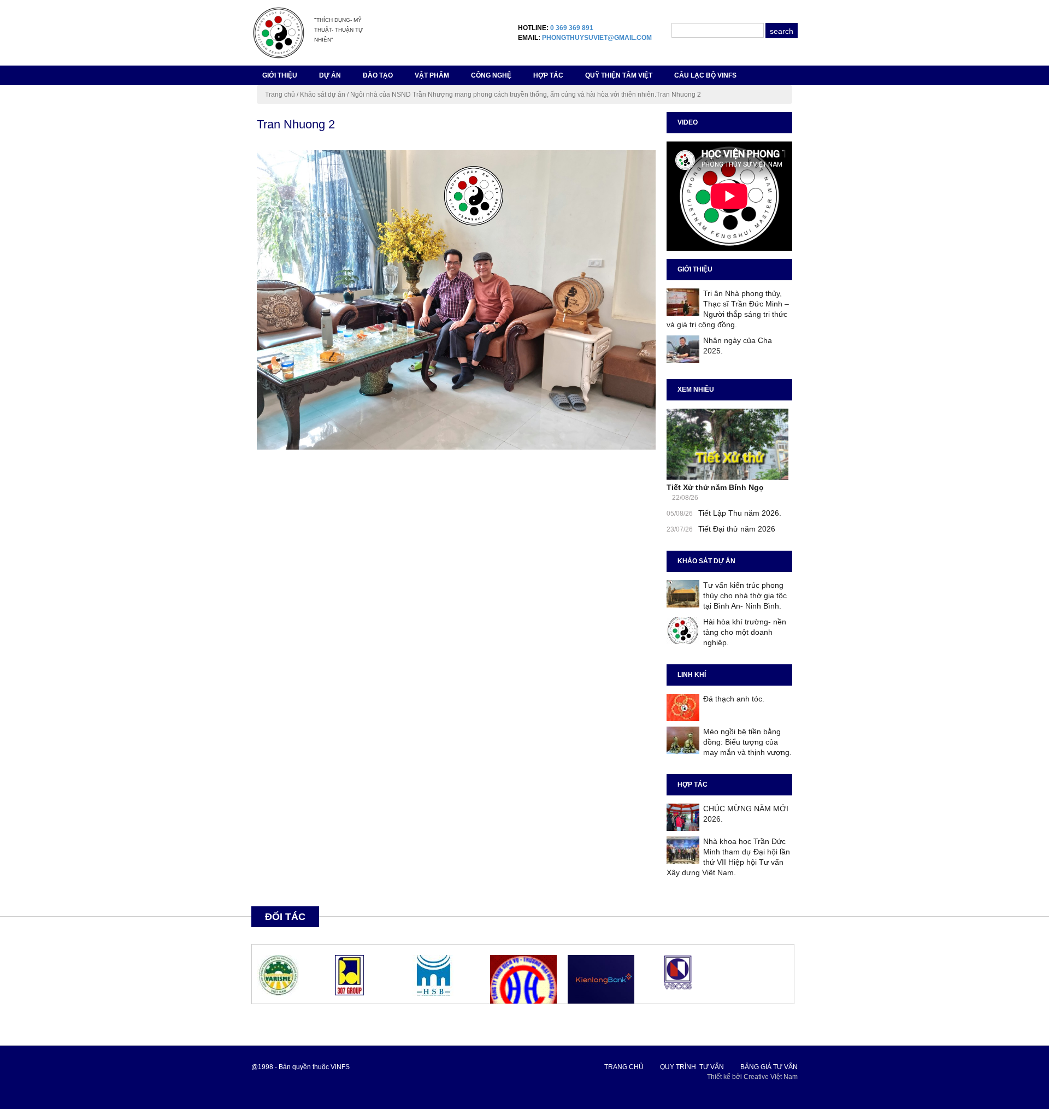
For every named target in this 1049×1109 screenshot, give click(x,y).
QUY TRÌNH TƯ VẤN (692, 1067)
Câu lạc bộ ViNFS (705, 75)
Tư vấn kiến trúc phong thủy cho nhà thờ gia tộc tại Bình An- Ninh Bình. (745, 595)
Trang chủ (280, 94)
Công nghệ (491, 75)
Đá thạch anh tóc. (733, 698)
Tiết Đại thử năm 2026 (736, 528)
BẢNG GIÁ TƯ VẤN (769, 1067)
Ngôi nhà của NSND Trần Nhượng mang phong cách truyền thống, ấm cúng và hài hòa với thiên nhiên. (503, 94)
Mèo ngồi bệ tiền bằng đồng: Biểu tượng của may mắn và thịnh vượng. (747, 742)
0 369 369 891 (571, 28)
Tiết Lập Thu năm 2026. (739, 513)
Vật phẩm (432, 75)
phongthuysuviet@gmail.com (597, 38)
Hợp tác (548, 75)
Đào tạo (378, 75)
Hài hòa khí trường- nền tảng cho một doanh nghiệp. (744, 632)
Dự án (330, 75)
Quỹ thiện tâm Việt (618, 75)
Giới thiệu (279, 75)
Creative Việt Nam (771, 1077)
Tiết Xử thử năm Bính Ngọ (715, 487)
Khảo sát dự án (322, 94)
